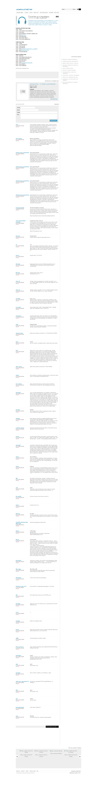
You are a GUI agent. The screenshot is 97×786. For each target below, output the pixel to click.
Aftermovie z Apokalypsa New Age (70, 77)
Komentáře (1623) (43, 18)
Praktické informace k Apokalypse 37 (70, 61)
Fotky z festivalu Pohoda (56, 753)
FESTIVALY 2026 (33, 771)
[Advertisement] (48, 3)
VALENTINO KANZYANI (27, 62)
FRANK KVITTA (25, 50)
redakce (37, 18)
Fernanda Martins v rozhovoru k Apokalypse (69, 72)
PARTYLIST (36, 12)
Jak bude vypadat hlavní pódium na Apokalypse (70, 65)
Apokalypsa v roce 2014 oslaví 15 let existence (70, 79)
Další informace (54, 98)
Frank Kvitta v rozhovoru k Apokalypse (71, 75)
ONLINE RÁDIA (20, 12)
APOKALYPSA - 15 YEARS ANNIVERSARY (43, 84)
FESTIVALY (56, 12)
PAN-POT (24, 35)
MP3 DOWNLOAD (44, 12)
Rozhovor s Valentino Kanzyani (69, 70)
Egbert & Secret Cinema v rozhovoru (70, 63)
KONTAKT (22, 771)
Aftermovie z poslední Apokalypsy (70, 59)
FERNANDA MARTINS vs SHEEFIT (30, 48)
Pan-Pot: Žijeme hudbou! (68, 68)
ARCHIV (27, 771)
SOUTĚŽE (51, 12)
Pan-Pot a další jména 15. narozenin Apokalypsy (70, 82)
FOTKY (31, 12)
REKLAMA (18, 771)
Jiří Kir (79, 773)
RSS (37, 771)
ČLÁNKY (26, 12)
